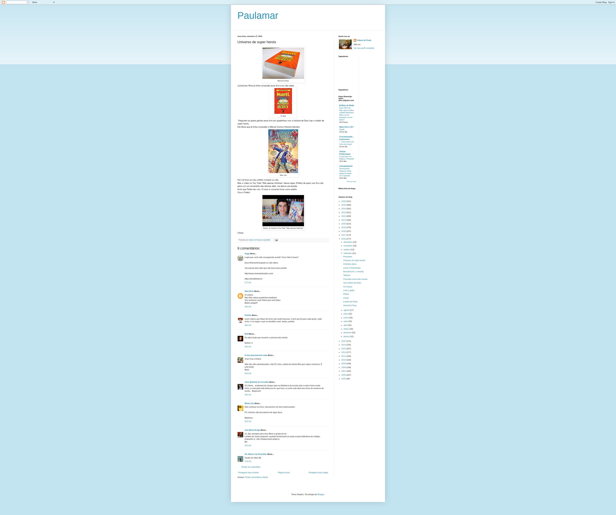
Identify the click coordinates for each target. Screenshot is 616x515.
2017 (343, 235)
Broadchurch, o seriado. (353, 272)
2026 (343, 201)
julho (346, 314)
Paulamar (257, 15)
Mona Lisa (249, 403)
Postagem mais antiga (318, 472)
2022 (343, 216)
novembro (348, 246)
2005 (343, 379)
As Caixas (347, 287)
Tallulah (346, 275)
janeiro (347, 336)
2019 (343, 227)
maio (346, 321)
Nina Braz (249, 291)
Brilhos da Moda (346, 105)
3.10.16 (248, 461)
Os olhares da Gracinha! (256, 454)
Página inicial (284, 472)
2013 (343, 349)
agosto (347, 310)
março (347, 329)
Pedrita (248, 315)
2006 (343, 375)
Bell (246, 334)
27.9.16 (248, 282)
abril (346, 325)
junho (346, 318)
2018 (343, 231)
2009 (343, 363)
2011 (343, 356)
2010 (343, 360)
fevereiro (348, 333)
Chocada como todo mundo (355, 279)
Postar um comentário (251, 467)
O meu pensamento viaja (256, 355)
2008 (343, 367)
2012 (343, 352)
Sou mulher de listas (352, 283)
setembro (348, 253)
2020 (343, 224)
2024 (343, 209)
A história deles (350, 264)
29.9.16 (248, 421)
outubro (347, 250)
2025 (343, 205)
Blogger (320, 494)
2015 (343, 341)
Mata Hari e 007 (346, 127)
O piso (346, 298)
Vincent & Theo (350, 305)
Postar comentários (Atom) (256, 477)
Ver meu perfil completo (364, 48)
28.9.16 (248, 307)
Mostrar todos (351, 181)
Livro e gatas (349, 290)
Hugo (247, 254)
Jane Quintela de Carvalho (257, 382)
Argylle (342, 129)
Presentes (347, 257)
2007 (343, 371)
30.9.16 (248, 445)
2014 (343, 345)
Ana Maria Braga (252, 430)
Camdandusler (346, 166)
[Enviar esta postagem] (276, 240)
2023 (343, 212)
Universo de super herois (354, 260)
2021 (343, 220)
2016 (343, 239)
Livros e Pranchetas (352, 268)
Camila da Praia (350, 302)
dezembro (348, 242)
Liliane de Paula (364, 40)
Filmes (346, 294)
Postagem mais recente (248, 472)
